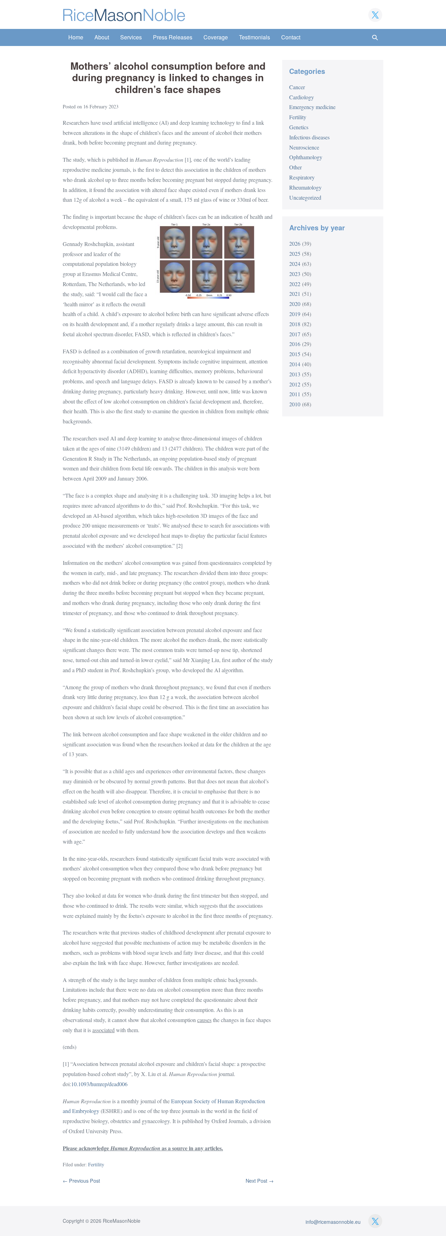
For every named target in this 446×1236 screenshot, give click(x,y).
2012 (294, 384)
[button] (375, 37)
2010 (294, 404)
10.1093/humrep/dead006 (99, 1084)
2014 (294, 364)
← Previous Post (81, 1180)
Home (75, 37)
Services (131, 37)
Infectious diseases (309, 137)
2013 (294, 374)
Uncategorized (305, 197)
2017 (294, 334)
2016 (294, 343)
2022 (294, 283)
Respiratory (302, 177)
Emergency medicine (312, 106)
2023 (294, 273)
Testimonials (254, 37)
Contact (290, 37)
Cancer (297, 87)
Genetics (298, 127)
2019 (294, 313)
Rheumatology (305, 187)
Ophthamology (305, 157)
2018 (294, 324)
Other (295, 167)
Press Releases (172, 37)
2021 (294, 293)
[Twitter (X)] (375, 15)
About (101, 37)
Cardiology (301, 97)
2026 (294, 243)
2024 (294, 263)
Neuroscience (304, 147)
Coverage (215, 37)
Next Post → (260, 1180)
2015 (294, 354)
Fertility (96, 1164)
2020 (294, 303)
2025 (294, 253)
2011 (294, 394)
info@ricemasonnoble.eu (333, 1221)
